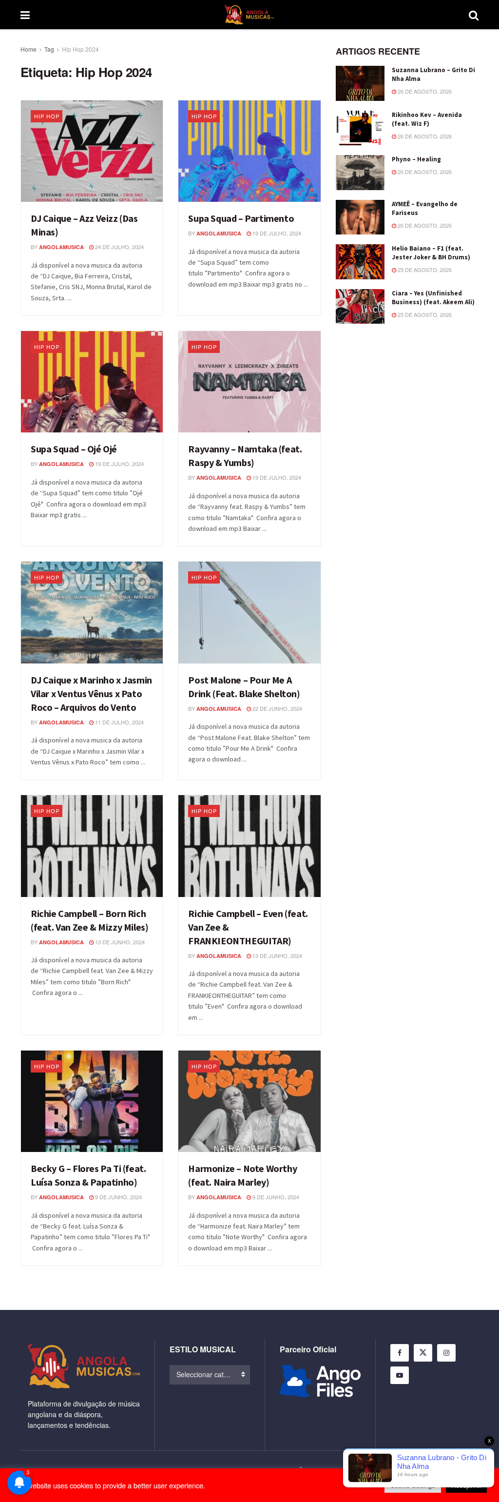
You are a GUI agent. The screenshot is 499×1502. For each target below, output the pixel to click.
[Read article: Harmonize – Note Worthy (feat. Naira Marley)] (249, 1101)
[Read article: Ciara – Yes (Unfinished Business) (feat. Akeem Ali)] (360, 306)
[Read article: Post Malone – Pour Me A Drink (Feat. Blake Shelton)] (249, 612)
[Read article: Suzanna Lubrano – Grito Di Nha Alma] (360, 83)
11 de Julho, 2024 (119, 722)
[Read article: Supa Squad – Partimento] (249, 151)
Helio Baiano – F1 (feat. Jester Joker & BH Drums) (431, 252)
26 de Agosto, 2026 (424, 91)
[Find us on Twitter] (423, 1353)
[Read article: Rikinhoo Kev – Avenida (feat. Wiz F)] (360, 128)
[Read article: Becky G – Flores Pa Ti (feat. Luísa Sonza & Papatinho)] (92, 1101)
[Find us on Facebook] (399, 1353)
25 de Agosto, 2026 (424, 269)
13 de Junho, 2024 (119, 942)
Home (28, 49)
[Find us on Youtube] (399, 1375)
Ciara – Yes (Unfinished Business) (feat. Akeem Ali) (433, 297)
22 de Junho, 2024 (276, 708)
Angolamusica (61, 247)
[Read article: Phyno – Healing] (360, 172)
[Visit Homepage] (249, 14)
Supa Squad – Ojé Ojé (74, 449)
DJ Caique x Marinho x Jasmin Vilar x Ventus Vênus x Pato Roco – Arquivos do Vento (91, 693)
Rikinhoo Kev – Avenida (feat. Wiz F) (427, 119)
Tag (49, 49)
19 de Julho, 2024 (276, 233)
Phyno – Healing (416, 159)
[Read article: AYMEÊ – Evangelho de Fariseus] (360, 217)
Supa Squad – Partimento (241, 218)
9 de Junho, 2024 (118, 1197)
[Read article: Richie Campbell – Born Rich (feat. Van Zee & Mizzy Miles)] (92, 846)
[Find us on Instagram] (446, 1353)
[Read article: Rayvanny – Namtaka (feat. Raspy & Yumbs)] (249, 381)
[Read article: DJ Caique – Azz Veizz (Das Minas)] (92, 151)
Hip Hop (46, 116)
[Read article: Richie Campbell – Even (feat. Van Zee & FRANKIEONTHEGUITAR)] (249, 846)
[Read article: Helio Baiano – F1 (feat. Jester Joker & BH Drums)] (360, 261)
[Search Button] (474, 14)
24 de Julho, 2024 (119, 247)
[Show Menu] (25, 14)
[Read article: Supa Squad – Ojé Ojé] (92, 381)
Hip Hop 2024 (80, 49)
